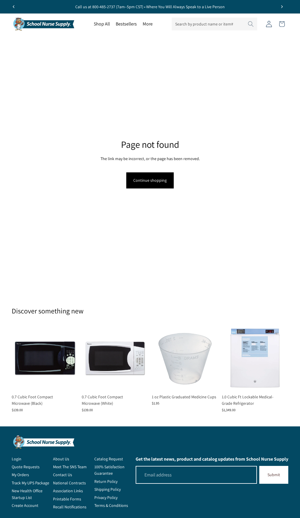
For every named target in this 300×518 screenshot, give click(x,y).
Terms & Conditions (111, 505)
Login (16, 459)
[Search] (251, 24)
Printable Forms (67, 499)
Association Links (68, 490)
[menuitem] (148, 24)
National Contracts (69, 483)
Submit (273, 474)
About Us (61, 459)
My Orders (20, 474)
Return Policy (105, 481)
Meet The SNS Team (70, 466)
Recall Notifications (69, 507)
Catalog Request (108, 459)
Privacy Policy (105, 497)
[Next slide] (281, 6)
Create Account (25, 505)
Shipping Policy (107, 489)
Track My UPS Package (30, 483)
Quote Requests (26, 466)
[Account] (268, 24)
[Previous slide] (13, 6)
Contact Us (62, 474)
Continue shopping (150, 180)
